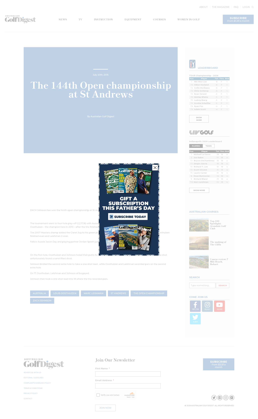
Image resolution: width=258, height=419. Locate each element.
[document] (129, 209)
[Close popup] (155, 167)
